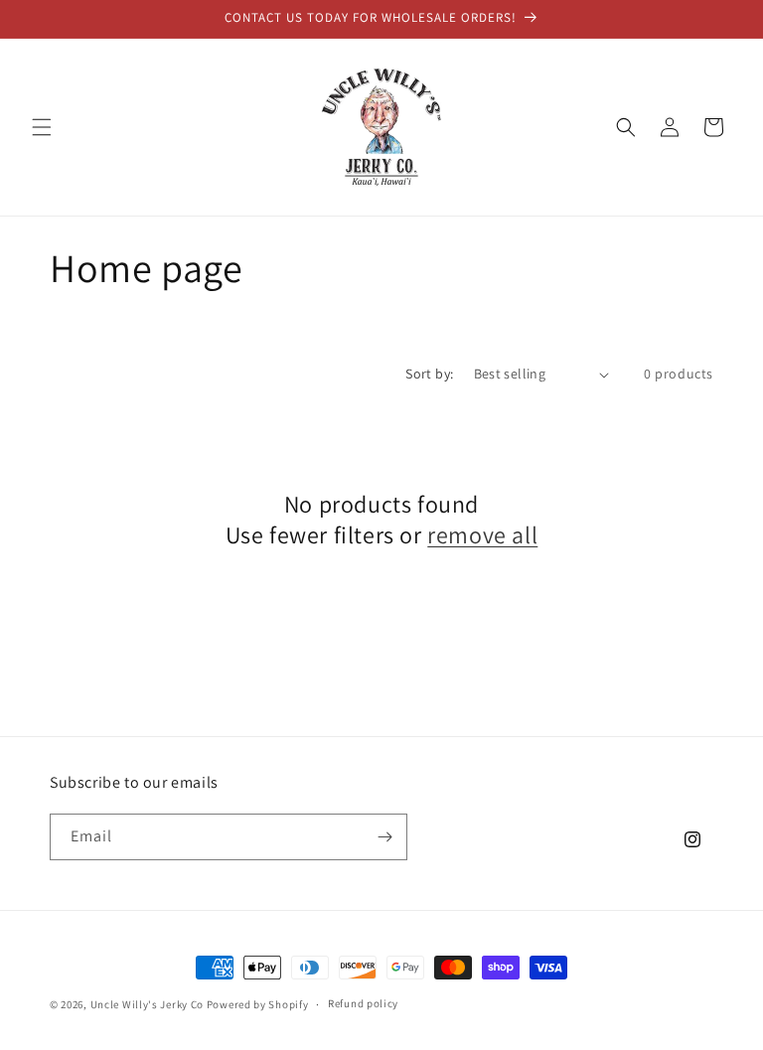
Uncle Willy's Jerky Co (147, 1004)
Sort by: (429, 373)
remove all (482, 535)
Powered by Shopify (258, 1004)
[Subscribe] (384, 837)
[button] (42, 127)
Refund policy (363, 1003)
